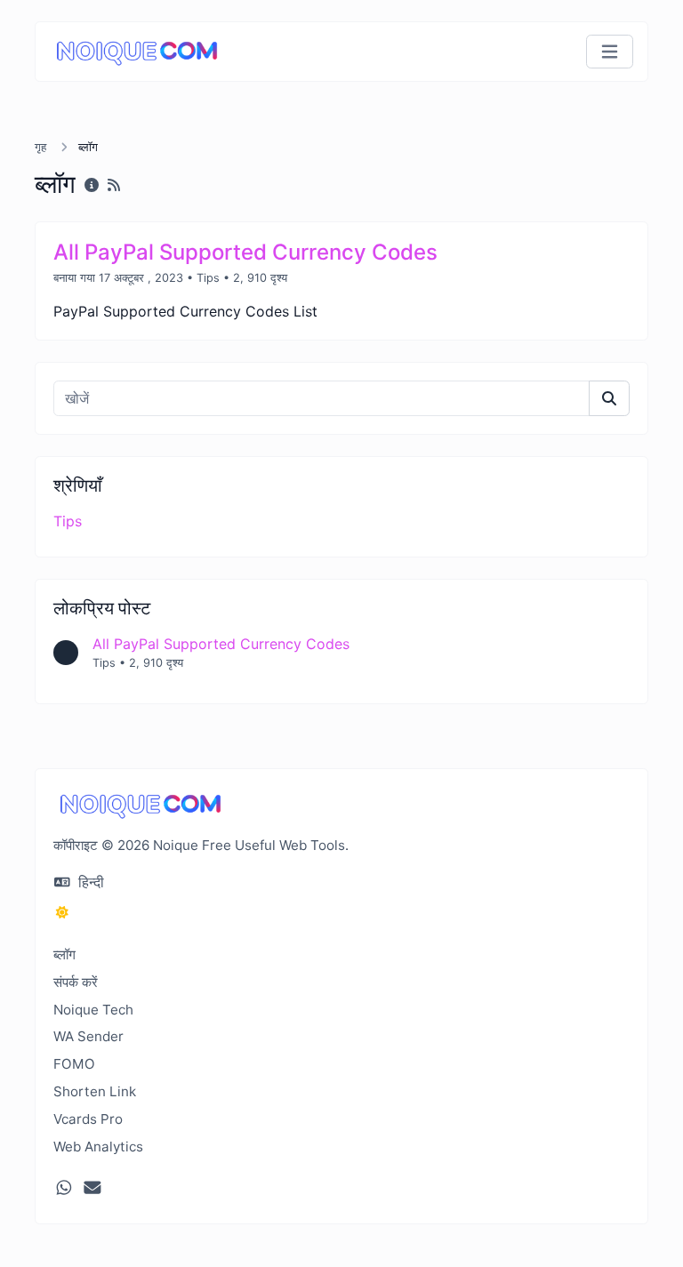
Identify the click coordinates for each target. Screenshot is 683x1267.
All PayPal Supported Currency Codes (221, 644)
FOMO (74, 1063)
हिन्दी (89, 882)
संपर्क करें (75, 982)
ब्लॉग (64, 954)
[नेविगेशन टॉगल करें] (609, 52)
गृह (42, 147)
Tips (208, 278)
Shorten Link (94, 1091)
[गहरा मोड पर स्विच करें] (62, 912)
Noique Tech (93, 1009)
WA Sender (88, 1036)
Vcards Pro (88, 1119)
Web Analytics (98, 1146)
